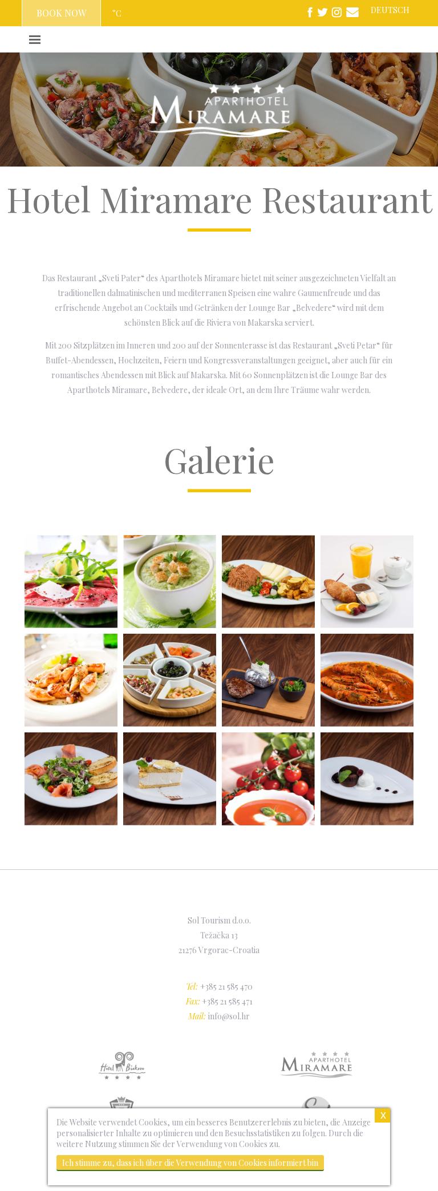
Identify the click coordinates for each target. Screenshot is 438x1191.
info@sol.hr (229, 1016)
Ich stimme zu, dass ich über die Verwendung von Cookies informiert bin (190, 1162)
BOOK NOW (61, 13)
